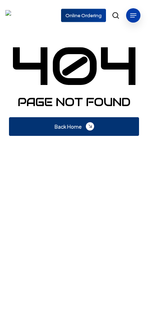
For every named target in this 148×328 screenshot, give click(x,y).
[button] (133, 15)
